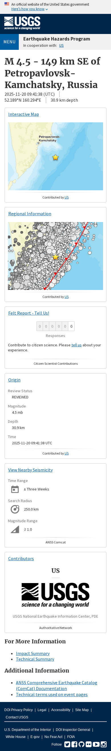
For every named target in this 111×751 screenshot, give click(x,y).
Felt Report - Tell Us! (28, 313)
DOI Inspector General (73, 730)
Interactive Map (23, 114)
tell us (76, 344)
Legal (42, 710)
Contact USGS (17, 717)
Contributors (21, 558)
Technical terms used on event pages (52, 694)
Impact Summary (33, 653)
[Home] (22, 31)
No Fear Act (53, 737)
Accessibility (60, 710)
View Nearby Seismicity (30, 470)
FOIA (71, 737)
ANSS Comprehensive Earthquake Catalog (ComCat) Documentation (56, 685)
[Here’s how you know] (55, 7)
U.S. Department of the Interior (27, 730)
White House (16, 737)
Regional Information (29, 213)
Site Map (82, 710)
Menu (9, 41)
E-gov (35, 737)
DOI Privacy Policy (18, 710)
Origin (14, 380)
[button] (55, 157)
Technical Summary (35, 659)
